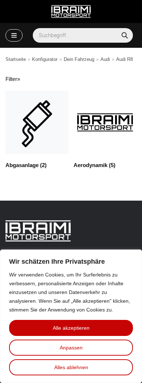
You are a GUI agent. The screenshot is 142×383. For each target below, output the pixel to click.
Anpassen (71, 348)
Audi (105, 59)
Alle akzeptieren (71, 328)
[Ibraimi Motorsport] (71, 11)
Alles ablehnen (71, 367)
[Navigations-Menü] (14, 35)
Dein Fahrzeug (79, 59)
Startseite (15, 59)
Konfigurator (45, 59)
